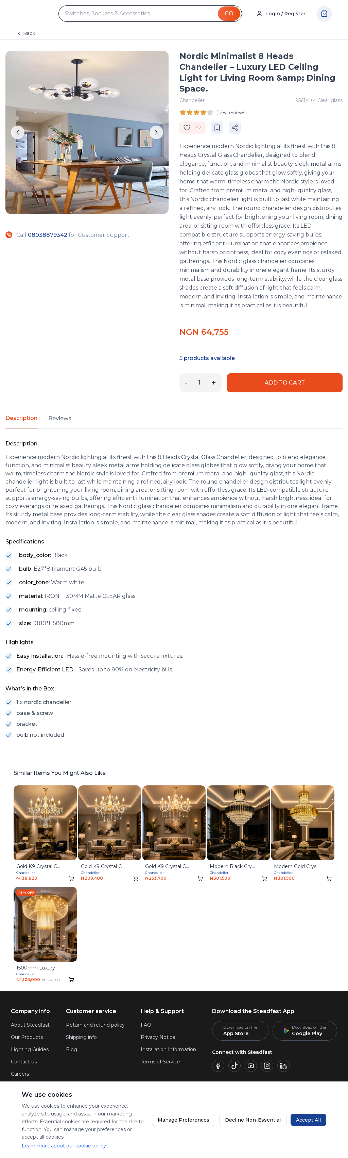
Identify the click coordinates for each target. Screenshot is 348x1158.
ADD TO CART (285, 382)
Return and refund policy (95, 1025)
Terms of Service (160, 1062)
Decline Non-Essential (253, 1120)
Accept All (308, 1120)
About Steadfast (30, 1025)
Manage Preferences (183, 1120)
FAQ (146, 1025)
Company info (30, 1011)
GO (229, 13)
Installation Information (168, 1049)
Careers (20, 1074)
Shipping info (81, 1037)
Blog (71, 1049)
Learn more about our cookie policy (64, 1146)
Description (21, 418)
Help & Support (162, 1011)
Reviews (59, 418)
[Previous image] (17, 132)
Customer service (91, 1011)
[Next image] (156, 132)
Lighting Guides (30, 1049)
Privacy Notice (158, 1037)
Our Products (27, 1037)
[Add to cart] (71, 878)
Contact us (24, 1062)
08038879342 (47, 235)
